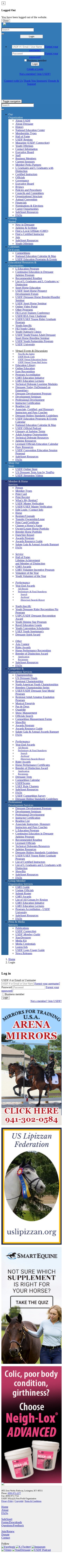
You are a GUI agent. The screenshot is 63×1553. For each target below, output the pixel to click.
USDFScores (22, 783)
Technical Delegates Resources (32, 846)
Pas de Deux (22, 706)
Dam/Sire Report (24, 534)
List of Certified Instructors (30, 861)
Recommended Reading (28, 278)
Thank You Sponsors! (35, 80)
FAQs (18, 215)
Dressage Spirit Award (27, 634)
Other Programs (24, 309)
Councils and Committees (29, 193)
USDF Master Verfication (29, 503)
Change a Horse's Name (28, 525)
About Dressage (24, 123)
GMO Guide (22, 887)
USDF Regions (24, 139)
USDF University (25, 344)
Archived (25, 597)
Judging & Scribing (26, 227)
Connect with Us (13, 80)
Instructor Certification (27, 403)
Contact (5, 1537)
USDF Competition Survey (30, 795)
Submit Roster (23, 893)
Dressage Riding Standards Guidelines (36, 415)
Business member (37, 60)
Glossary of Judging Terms (30, 431)
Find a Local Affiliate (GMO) (31, 230)
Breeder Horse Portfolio (28, 531)
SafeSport (6, 1519)
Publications (22, 928)
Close (6, 20)
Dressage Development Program (33, 393)
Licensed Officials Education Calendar (36, 443)
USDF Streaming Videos (29, 475)
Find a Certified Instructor (29, 234)
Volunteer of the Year (27, 572)
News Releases (23, 953)
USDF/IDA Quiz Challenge (30, 316)
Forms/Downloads (11, 1522)
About (4, 1510)
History (19, 126)
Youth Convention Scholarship (32, 628)
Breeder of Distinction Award (31, 653)
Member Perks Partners (28, 164)
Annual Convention (26, 199)
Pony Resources (24, 447)
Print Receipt (22, 497)
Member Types (23, 490)
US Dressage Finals (26, 678)
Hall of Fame (22, 136)
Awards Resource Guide (29, 541)
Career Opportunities (26, 208)
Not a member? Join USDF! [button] (35, 73)
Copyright (19, 1501)
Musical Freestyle (25, 703)
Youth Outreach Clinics (28, 331)
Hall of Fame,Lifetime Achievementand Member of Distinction (30, 560)
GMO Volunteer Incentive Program (34, 569)
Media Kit (21, 940)
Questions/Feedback (12, 1525)
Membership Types (26, 133)
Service (19, 554)
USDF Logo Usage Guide (30, 950)
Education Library (25, 365)
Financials (21, 202)
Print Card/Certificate (27, 522)
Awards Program (24, 538)
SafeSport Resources (26, 212)
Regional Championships (29, 681)
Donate (5, 1534)
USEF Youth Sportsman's (29, 631)
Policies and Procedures (28, 190)
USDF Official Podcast (28, 428)
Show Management (26, 712)
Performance (22, 582)
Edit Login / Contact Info (29, 509)
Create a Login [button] (35, 69)
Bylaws (19, 186)
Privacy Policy (7, 1501)
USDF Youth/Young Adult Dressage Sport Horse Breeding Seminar (35, 336)
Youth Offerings (24, 145)
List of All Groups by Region (31, 899)
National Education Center (30, 130)
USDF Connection (25, 931)
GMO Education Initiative (29, 377)
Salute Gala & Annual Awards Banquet (37, 544)
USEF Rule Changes (27, 786)
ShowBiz (20, 722)
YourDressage (23, 937)
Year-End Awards (25, 585)
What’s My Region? (26, 500)
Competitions (22, 253)
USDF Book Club (26, 356)
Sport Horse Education (28, 287)
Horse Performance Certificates (32, 764)
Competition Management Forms (33, 719)
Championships (24, 674)
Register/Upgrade (25, 516)
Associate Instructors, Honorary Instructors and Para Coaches (32, 826)
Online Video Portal (26, 306)
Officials (20, 177)
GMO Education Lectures (29, 380)
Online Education (25, 368)
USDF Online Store (26, 469)
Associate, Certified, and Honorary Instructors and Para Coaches (34, 411)
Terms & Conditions (33, 1501)
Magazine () (32, 142)
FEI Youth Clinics (25, 328)
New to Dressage (24, 224)
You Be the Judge (26, 354)
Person (19, 487)
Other (18, 641)
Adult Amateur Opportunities (31, 434)
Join (17, 237)
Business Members (25, 158)
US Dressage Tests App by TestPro (34, 472)
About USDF (22, 120)
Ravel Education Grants (28, 625)
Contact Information (26, 149)
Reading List (22, 406)
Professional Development (29, 399)
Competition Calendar (27, 780)
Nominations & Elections (29, 205)
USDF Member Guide (27, 934)
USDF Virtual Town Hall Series (32, 362)
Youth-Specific (23, 325)
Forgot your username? (47, 983)
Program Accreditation (27, 374)
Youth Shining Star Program (31, 621)
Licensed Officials (25, 843)
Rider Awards (23, 647)
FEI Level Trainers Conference (32, 312)
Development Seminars (28, 396)
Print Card (21, 494)
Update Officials (24, 890)
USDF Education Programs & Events (36, 259)
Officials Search (24, 715)
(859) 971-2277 (14, 1493)
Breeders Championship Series (32, 687)
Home (11, 959)
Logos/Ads (21, 946)
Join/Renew (8, 1531)
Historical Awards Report (33, 600)
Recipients (23, 659)
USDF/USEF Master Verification (33, 506)
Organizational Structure (28, 196)
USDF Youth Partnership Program (34, 341)
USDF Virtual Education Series (32, 359)
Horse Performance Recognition (33, 650)
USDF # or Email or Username (18, 980)
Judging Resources (25, 440)
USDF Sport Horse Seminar (31, 303)
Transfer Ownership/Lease (30, 519)
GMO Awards (23, 566)
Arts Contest (22, 644)
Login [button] (35, 64)
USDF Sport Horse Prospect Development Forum (31, 292)
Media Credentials (25, 943)
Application (23, 656)
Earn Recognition (25, 371)
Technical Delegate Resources (32, 437)
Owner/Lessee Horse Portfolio (32, 528)
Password (6, 987)
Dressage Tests (23, 776)
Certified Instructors (26, 174)
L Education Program (27, 268)
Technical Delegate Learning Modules (36, 384)
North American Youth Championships (36, 684)
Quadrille (20, 709)
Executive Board (24, 152)
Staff (18, 155)
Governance (22, 180)
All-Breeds (23, 588)
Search (24, 594)
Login (31, 36)
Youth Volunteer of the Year (30, 576)
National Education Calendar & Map (35, 256)
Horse (18, 512)
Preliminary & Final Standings (32, 591)
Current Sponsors (25, 161)
